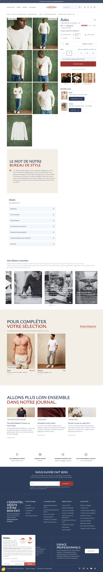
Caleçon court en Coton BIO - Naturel (17, 372)
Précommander (78, 64)
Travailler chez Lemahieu (50, 519)
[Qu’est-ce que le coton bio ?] (82, 412)
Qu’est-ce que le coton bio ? (79, 423)
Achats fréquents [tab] (88, 326)
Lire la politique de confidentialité (10, 559)
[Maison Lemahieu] (51, 7)
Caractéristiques (14, 220)
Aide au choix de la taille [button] (87, 49)
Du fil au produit (14, 214)
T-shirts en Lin (84, 508)
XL (81, 53)
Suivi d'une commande (68, 510)
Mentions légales (30, 568)
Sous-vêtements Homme (87, 526)
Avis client (13, 244)
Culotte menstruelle (85, 521)
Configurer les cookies (68, 524)
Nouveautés (11, 7)
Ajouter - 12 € (75, 110)
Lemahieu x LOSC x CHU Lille (87, 528)
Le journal (27, 513)
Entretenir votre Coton (46, 423)
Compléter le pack (76, 98)
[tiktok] (95, 568)
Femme (19, 7)
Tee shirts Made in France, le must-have (18, 424)
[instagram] (83, 568)
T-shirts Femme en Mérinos (88, 513)
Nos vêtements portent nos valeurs (51, 511)
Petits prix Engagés (85, 505)
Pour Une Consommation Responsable (16, 419)
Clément (40, 370)
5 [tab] (53, 305)
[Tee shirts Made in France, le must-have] (21, 412)
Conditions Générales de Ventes (15, 568)
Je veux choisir (18, 564)
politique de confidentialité (53, 489)
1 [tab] (49, 305)
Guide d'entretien (42, 419)
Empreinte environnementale (18, 232)
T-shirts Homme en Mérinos (88, 510)
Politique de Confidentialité (44, 568)
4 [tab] (52, 305)
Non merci (7, 564)
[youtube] (91, 568)
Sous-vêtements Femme (87, 518)
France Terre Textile (49, 514)
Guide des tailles (66, 530)
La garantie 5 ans (30, 508)
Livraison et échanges (68, 513)
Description (13, 209)
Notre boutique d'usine (31, 515)
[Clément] (51, 351)
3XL (93, 53)
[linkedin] (87, 568)
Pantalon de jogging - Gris (44, 372)
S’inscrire (66, 483)
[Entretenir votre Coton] (51, 412)
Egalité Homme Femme (50, 522)
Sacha (9, 370)
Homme (25, 7)
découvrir (92, 551)
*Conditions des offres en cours (69, 521)
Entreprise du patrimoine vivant (50, 506)
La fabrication (29, 510)
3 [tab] (51, 305)
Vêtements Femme (85, 515)
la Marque (32, 7)
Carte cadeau (65, 527)
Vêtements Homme (85, 523)
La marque (28, 505)
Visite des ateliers (48, 517)
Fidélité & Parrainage (67, 508)
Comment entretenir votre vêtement (20, 238)
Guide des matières (73, 419)
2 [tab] (50, 305)
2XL (87, 53)
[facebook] (80, 568)
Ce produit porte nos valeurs (18, 226)
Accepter (30, 564)
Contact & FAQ (66, 505)
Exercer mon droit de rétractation (67, 516)
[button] (3, 569)
